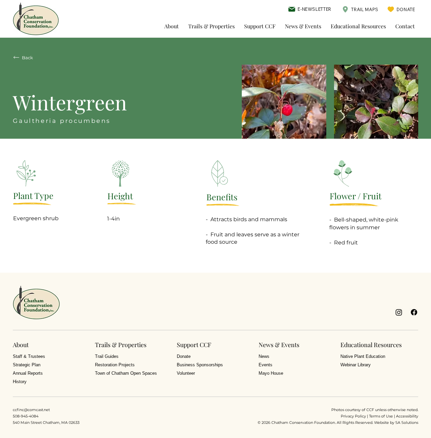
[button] (171, 26)
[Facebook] (414, 312)
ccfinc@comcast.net (31, 409)
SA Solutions (406, 422)
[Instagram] (399, 312)
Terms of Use (381, 416)
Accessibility (407, 416)
